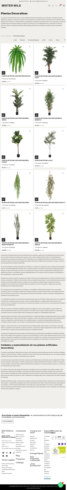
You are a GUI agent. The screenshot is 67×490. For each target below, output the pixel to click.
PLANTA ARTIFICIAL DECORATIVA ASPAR (15, 202)
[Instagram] (6, 452)
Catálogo (20, 463)
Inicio (2, 36)
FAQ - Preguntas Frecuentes (35, 458)
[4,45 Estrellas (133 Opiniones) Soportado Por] (55, 450)
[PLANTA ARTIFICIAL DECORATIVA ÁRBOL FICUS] (50, 59)
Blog (18, 456)
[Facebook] (3, 452)
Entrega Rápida (36, 453)
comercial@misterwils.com (9, 448)
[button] (63, 5)
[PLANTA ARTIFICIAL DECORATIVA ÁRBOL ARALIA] (50, 226)
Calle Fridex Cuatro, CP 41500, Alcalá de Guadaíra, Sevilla (34, 486)
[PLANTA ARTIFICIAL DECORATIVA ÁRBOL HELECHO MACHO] (17, 226)
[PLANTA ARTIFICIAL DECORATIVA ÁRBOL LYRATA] (17, 144)
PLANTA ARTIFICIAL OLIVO (44, 160)
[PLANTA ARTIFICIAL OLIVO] (50, 144)
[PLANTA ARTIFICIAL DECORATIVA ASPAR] (17, 186)
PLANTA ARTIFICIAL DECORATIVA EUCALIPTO (50, 202)
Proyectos (20, 459)
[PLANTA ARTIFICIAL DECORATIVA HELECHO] (17, 59)
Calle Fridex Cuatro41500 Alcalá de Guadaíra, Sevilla (8, 442)
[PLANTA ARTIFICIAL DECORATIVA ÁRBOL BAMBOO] (50, 101)
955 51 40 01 (5, 446)
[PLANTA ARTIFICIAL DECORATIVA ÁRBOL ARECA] (17, 101)
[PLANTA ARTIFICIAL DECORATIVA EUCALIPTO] (50, 186)
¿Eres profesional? (35, 465)
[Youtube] (6, 455)
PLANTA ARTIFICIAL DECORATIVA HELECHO (16, 76)
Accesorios (8, 36)
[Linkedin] (3, 455)
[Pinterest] (10, 452)
